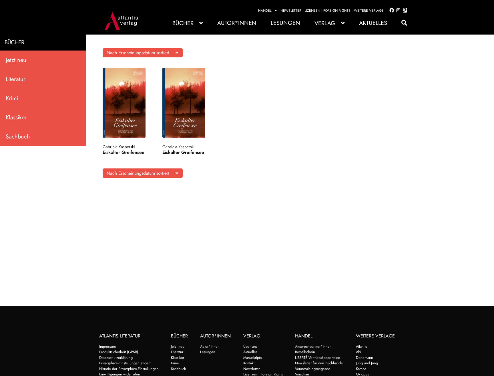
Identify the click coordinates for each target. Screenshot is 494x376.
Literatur (15, 79)
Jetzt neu (16, 60)
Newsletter (290, 10)
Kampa (361, 368)
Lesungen (285, 23)
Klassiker (16, 117)
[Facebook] (390, 10)
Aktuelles (373, 23)
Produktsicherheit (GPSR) (118, 352)
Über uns (250, 346)
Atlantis (361, 346)
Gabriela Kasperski (119, 147)
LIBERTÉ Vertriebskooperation (317, 357)
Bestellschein (305, 352)
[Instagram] (397, 10)
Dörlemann (364, 357)
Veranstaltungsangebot (312, 368)
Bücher (183, 23)
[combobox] (143, 52)
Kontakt (248, 363)
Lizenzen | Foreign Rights (327, 10)
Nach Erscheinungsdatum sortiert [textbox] (138, 52)
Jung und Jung (367, 363)
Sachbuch (18, 136)
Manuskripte (252, 357)
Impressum (107, 346)
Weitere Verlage (369, 10)
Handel (264, 10)
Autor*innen (236, 23)
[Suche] (401, 23)
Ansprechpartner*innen (313, 346)
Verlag (324, 23)
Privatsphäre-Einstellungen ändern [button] (125, 363)
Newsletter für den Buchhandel (319, 363)
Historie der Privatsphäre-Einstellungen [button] (129, 368)
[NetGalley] (404, 10)
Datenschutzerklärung (116, 357)
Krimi (12, 98)
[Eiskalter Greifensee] (127, 103)
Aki (358, 352)
